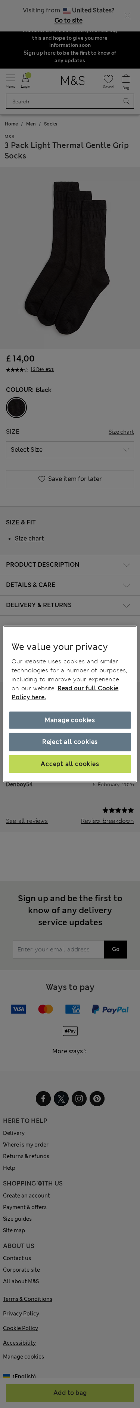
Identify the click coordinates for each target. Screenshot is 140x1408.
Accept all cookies (70, 763)
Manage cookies (70, 720)
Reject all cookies (70, 742)
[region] (69, 704)
